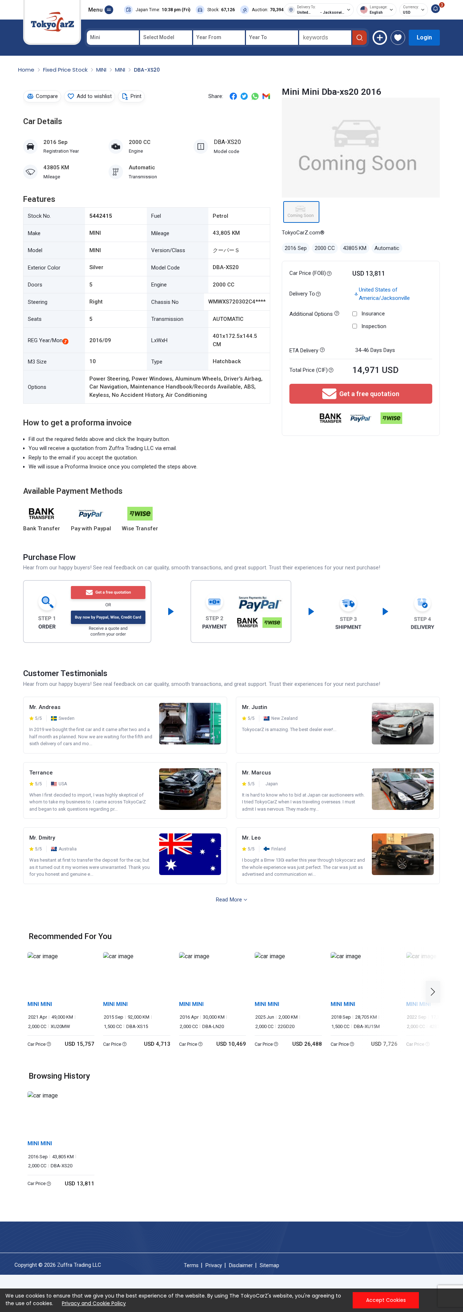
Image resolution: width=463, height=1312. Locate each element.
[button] (435, 992)
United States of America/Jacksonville (384, 293)
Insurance (373, 313)
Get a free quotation (369, 394)
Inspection (373, 326)
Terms (191, 1265)
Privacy (213, 1265)
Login (424, 37)
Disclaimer (241, 1265)
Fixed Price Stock (66, 69)
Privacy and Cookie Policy (94, 1303)
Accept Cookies (386, 1300)
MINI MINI (39, 1004)
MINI (102, 69)
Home (27, 69)
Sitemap (269, 1265)
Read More (229, 899)
